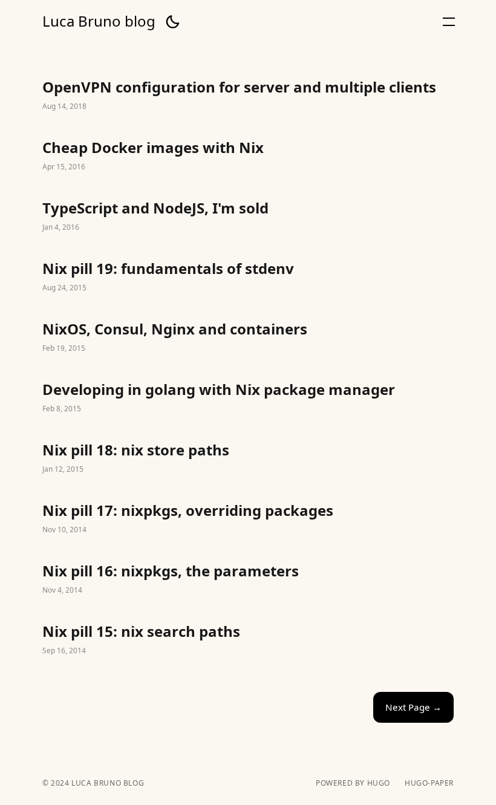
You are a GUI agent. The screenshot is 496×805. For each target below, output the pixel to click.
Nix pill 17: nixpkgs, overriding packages (248, 519)
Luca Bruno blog (98, 21)
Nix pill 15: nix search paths (248, 640)
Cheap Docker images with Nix (248, 156)
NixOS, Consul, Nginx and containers (248, 337)
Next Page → (413, 707)
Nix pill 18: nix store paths (248, 458)
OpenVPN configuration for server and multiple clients (248, 95)
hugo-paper (429, 783)
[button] (172, 22)
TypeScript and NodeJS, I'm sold (248, 216)
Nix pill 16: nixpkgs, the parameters (248, 579)
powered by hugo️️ (353, 783)
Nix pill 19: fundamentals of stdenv (248, 277)
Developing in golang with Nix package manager (248, 398)
